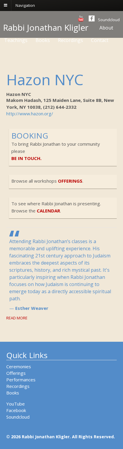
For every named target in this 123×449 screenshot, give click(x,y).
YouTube (15, 404)
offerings (70, 181)
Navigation (25, 5)
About (106, 27)
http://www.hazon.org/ (29, 113)
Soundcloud (109, 19)
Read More (16, 318)
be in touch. (26, 158)
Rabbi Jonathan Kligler (45, 27)
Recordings (18, 386)
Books (12, 393)
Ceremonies (18, 366)
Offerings (16, 373)
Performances (21, 380)
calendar (48, 211)
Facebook (16, 410)
